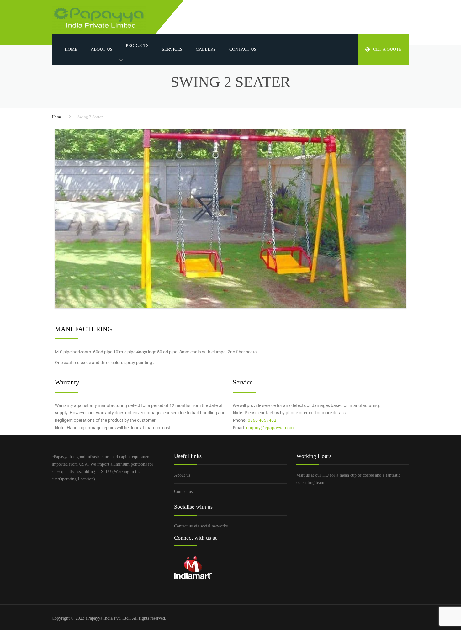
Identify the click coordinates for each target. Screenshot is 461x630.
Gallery (206, 49)
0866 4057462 (262, 420)
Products (137, 45)
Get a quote (387, 49)
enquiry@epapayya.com (270, 427)
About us (102, 49)
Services (172, 49)
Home (71, 49)
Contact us (243, 49)
